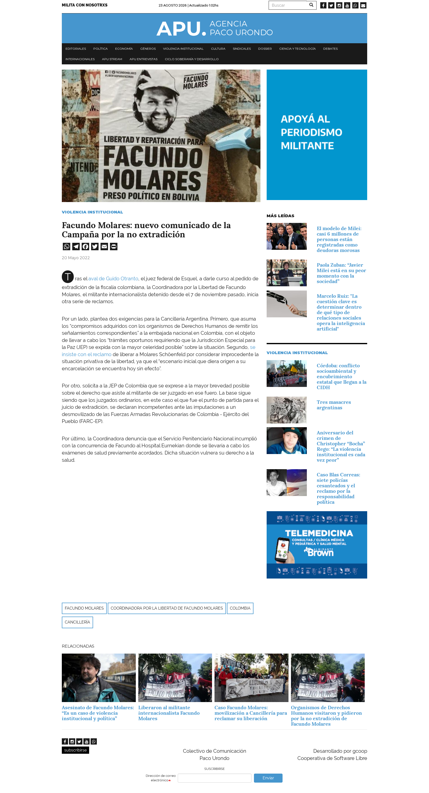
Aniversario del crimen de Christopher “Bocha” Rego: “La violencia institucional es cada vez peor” (341, 446)
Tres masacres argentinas (334, 405)
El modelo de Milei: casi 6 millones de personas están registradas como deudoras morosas (339, 239)
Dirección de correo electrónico (161, 778)
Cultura (218, 48)
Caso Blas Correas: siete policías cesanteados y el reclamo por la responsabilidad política (338, 488)
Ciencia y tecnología (297, 48)
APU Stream (112, 59)
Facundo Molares (84, 608)
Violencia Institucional (92, 212)
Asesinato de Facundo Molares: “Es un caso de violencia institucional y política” (98, 713)
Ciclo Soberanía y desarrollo (192, 59)
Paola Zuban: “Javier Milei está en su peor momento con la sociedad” (341, 273)
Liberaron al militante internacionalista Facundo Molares (169, 713)
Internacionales (80, 59)
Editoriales (76, 48)
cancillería (77, 622)
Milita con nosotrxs (84, 5)
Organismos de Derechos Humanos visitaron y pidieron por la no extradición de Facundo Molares (326, 715)
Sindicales (242, 48)
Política (100, 48)
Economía (124, 48)
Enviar (268, 778)
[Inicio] (214, 28)
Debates (330, 48)
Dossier (265, 48)
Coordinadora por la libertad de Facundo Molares (167, 608)
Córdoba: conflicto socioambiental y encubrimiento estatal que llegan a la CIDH (341, 376)
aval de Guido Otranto (113, 279)
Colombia (240, 608)
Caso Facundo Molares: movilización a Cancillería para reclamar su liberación (250, 713)
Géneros (148, 48)
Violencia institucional (183, 48)
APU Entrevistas (143, 59)
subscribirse (75, 750)
